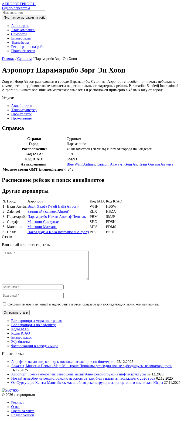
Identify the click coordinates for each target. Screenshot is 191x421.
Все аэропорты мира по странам (36, 321)
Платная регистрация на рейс (24, 17)
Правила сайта (22, 411)
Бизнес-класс (21, 337)
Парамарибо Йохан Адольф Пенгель (56, 217)
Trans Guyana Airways (156, 164)
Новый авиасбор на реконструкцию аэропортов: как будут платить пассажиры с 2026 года (83, 378)
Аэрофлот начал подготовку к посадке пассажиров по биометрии (63, 362)
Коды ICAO (20, 333)
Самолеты (19, 34)
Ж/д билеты (20, 342)
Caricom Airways (110, 164)
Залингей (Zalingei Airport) (48, 211)
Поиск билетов (23, 51)
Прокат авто (21, 114)
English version (22, 415)
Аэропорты (20, 26)
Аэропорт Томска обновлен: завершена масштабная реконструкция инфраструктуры (78, 374)
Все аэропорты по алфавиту (33, 325)
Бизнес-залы (21, 38)
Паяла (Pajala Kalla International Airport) (58, 232)
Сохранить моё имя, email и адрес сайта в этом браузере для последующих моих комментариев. (83, 304)
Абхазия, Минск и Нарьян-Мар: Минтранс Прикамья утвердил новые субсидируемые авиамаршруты (91, 366)
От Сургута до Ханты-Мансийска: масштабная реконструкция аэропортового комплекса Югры (87, 383)
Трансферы (20, 42)
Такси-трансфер (24, 110)
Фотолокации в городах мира (34, 346)
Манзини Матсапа (42, 227)
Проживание (21, 118)
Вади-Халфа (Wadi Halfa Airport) (52, 206)
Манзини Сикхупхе (43, 222)
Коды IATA (20, 329)
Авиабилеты (21, 106)
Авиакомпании (23, 30)
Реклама (17, 402)
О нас (15, 407)
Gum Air (130, 164)
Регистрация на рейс (27, 47)
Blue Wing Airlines (81, 164)
